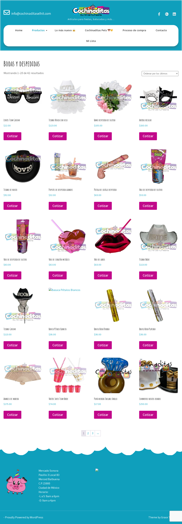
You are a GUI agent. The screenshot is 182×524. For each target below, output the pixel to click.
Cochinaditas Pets (96, 30)
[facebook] (159, 14)
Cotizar (12, 136)
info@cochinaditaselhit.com (31, 13)
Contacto (161, 30)
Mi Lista (91, 41)
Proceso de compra (134, 30)
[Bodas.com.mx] (105, 471)
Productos (38, 30)
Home (18, 30)
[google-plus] (167, 14)
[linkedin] (174, 14)
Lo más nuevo (64, 30)
